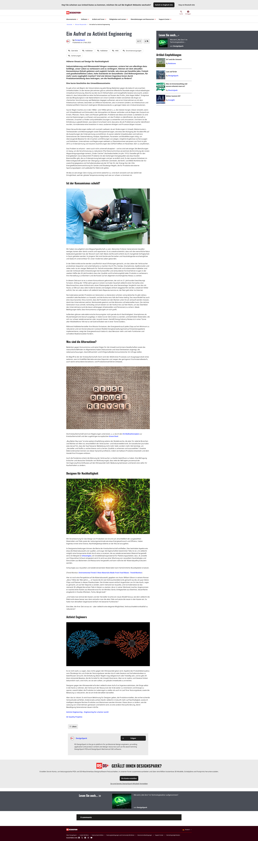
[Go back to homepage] (74, 12)
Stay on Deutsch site (186, 5)
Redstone (172, 63)
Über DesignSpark (71, 835)
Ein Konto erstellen (129, 778)
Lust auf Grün (171, 71)
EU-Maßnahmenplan (131, 434)
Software (84, 19)
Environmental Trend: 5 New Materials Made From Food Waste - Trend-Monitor (110, 573)
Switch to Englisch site (164, 5)
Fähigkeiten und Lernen (117, 19)
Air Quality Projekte (74, 717)
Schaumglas (86, 556)
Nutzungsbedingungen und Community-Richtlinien (120, 835)
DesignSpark (80, 40)
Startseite (69, 24)
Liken (73, 726)
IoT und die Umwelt (174, 59)
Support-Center (164, 19)
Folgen (129, 738)
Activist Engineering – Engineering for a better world (87, 712)
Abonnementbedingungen (144, 835)
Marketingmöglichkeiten (173, 835)
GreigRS (171, 100)
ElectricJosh (172, 90)
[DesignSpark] (72, 829)
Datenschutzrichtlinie (98, 835)
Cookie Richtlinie (84, 835)
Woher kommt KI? (173, 96)
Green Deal (113, 436)
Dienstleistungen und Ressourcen (142, 19)
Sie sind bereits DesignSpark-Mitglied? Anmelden (129, 784)
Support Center (159, 835)
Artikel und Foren (98, 19)
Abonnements (71, 19)
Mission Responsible (80, 24)
